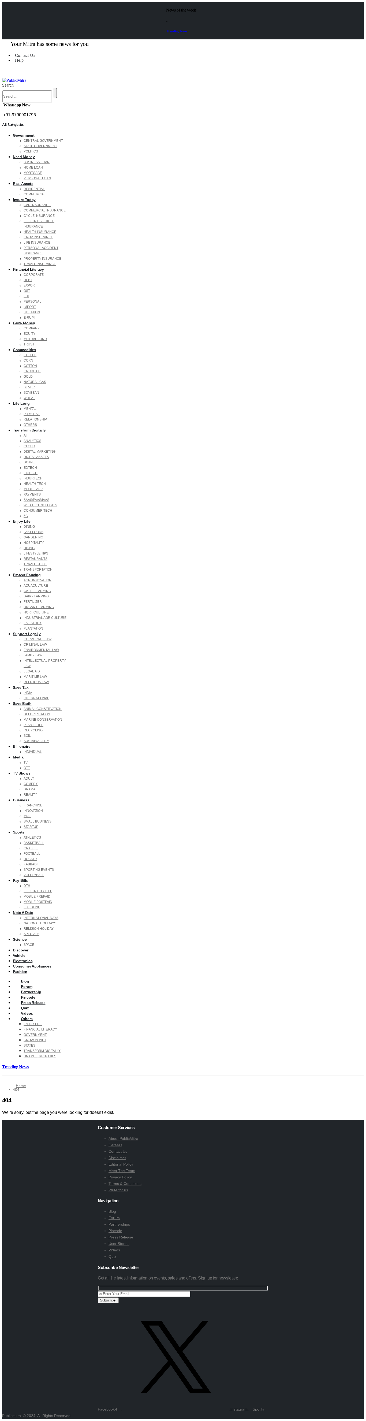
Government (24, 135)
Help (19, 60)
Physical (32, 414)
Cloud (29, 446)
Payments (32, 494)
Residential (34, 189)
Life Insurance (37, 242)
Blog (112, 1211)
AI (25, 435)
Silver (29, 387)
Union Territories (40, 1056)
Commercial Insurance (45, 210)
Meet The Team (122, 1171)
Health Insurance (40, 232)
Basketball (34, 843)
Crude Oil (32, 371)
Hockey (30, 859)
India (28, 693)
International (36, 698)
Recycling (33, 730)
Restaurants (35, 559)
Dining (29, 527)
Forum (114, 1218)
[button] (8, 85)
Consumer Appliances (32, 966)
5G (26, 516)
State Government (40, 146)
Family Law (33, 655)
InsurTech (33, 478)
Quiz (112, 1256)
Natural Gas (35, 382)
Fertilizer (33, 602)
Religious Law (36, 682)
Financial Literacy (28, 269)
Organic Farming (39, 607)
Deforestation (37, 714)
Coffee (30, 355)
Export (30, 285)
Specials (31, 934)
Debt (28, 280)
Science (20, 939)
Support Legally (27, 634)
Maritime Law (35, 677)
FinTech (31, 473)
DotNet (30, 462)
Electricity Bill (38, 891)
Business (21, 800)
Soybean (31, 393)
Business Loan (37, 162)
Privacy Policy (120, 1177)
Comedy (31, 784)
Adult (29, 778)
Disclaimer (117, 1158)
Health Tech (35, 484)
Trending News (177, 31)
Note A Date (23, 912)
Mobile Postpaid (38, 902)
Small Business (37, 821)
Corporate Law (37, 639)
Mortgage (33, 173)
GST (27, 291)
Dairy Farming (36, 596)
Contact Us (25, 55)
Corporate (34, 275)
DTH (27, 886)
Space (29, 945)
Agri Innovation (37, 580)
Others (30, 425)
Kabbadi (31, 864)
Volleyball (34, 875)
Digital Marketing (39, 451)
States (29, 1045)
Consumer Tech (38, 510)
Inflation (32, 312)
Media (18, 757)
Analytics (32, 441)
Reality (30, 795)
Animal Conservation (43, 709)
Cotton (30, 366)
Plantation (33, 628)
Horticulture (36, 612)
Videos (114, 1250)
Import (30, 307)
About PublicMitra (123, 1138)
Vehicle (19, 955)
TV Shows (21, 773)
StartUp (31, 827)
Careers (115, 1145)
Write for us (118, 1190)
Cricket (31, 848)
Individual (33, 752)
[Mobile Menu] (4, 75)
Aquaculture (36, 585)
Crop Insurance (38, 237)
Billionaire (21, 746)
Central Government (43, 141)
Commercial (35, 194)
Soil (27, 736)
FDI (26, 296)
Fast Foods (33, 532)
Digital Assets (36, 457)
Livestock (33, 623)
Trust (29, 344)
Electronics (22, 961)
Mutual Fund (35, 339)
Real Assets (23, 183)
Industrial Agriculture (45, 618)
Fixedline (32, 907)
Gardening (33, 537)
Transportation (38, 569)
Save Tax (20, 687)
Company (32, 328)
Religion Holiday (39, 929)
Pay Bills (20, 880)
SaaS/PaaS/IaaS (36, 500)
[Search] (55, 93)
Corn (28, 360)
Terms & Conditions (125, 1183)
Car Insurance (37, 205)
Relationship (35, 419)
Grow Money (24, 323)
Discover (20, 950)
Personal (32, 301)
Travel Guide (35, 564)
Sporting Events (39, 870)
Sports (18, 832)
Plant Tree (33, 725)
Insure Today (24, 200)
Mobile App (33, 489)
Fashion (20, 971)
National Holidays (40, 923)
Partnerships (119, 1224)
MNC (27, 816)
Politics (31, 151)
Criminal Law (35, 644)
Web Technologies (40, 505)
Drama (29, 789)
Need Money (24, 157)
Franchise (33, 805)
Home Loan (33, 167)
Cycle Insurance (39, 216)
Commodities (24, 350)
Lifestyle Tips (36, 553)
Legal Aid (32, 671)
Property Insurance (42, 259)
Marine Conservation (43, 719)
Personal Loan (37, 178)
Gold (28, 376)
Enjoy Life (22, 521)
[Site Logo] (14, 80)
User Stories (119, 1243)
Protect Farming (27, 575)
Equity (29, 334)
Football (32, 853)
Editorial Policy (121, 1164)
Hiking (29, 548)
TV (26, 762)
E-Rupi (29, 317)
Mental (30, 409)
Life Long (21, 403)
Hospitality (34, 543)
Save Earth (22, 703)
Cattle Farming (37, 591)
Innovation (33, 811)
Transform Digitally (29, 430)
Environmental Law (41, 650)
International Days (41, 918)
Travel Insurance (40, 264)
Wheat (29, 398)
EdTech (30, 468)
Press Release (121, 1237)
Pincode (115, 1231)
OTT (27, 768)
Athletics (32, 837)
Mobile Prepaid (37, 896)
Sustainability (36, 741)
